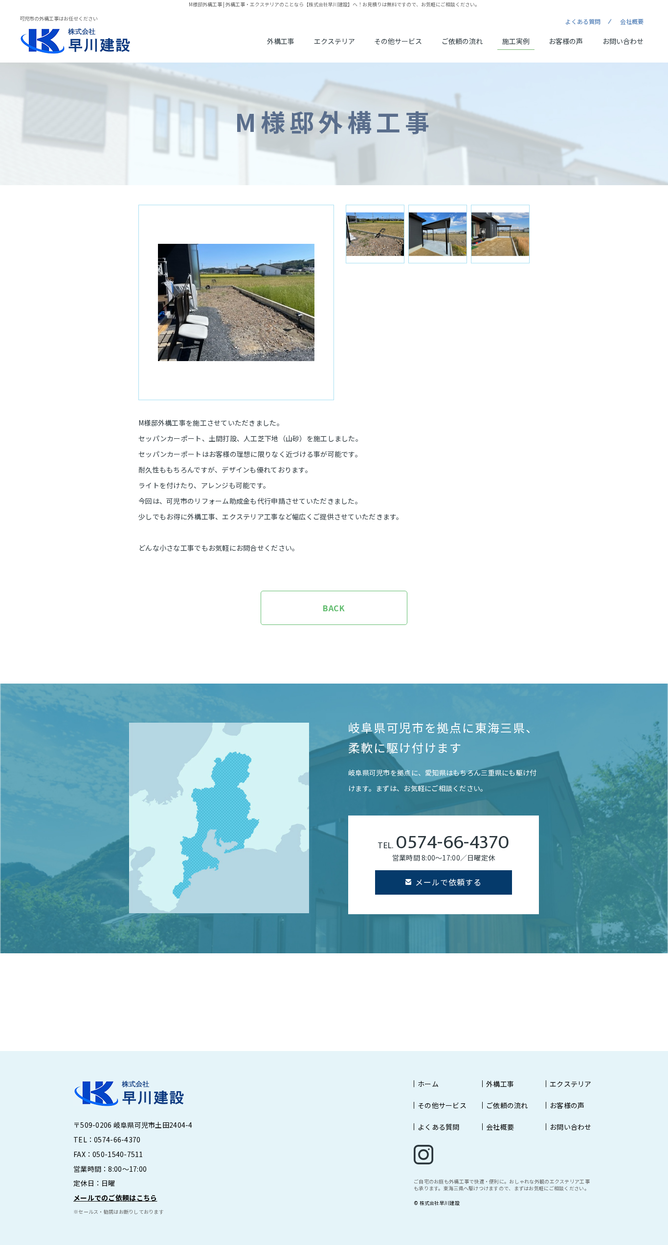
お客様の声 (566, 41)
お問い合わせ (623, 41)
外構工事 (280, 41)
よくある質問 (583, 21)
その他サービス (398, 41)
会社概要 (632, 21)
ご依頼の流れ (462, 41)
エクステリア (334, 41)
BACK (334, 608)
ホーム (428, 1083)
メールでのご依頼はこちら (115, 1197)
